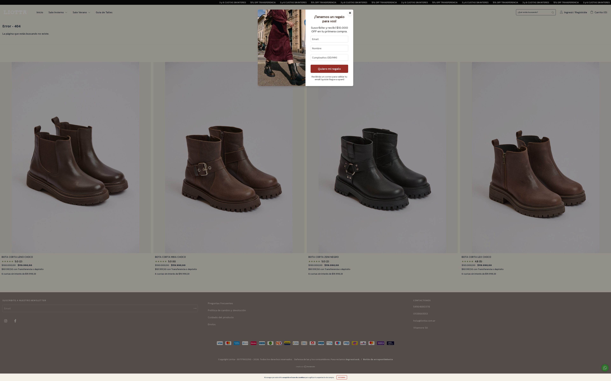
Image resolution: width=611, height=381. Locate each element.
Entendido (341, 377)
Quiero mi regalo (329, 68)
